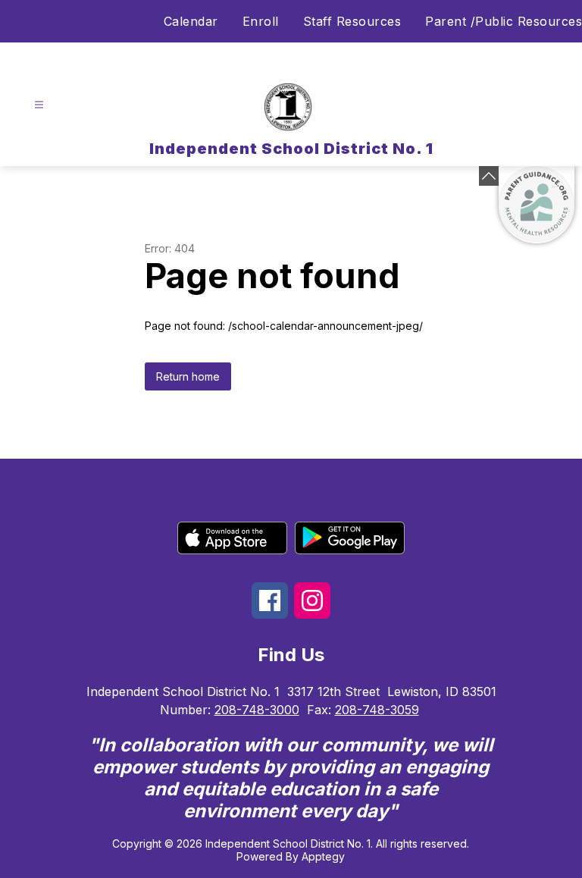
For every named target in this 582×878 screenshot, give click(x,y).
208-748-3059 (377, 709)
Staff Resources (352, 21)
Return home (188, 376)
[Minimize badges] (489, 176)
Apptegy (323, 856)
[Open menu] (39, 105)
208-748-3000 (256, 709)
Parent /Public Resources (503, 21)
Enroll (260, 21)
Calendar (191, 21)
